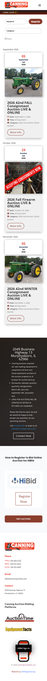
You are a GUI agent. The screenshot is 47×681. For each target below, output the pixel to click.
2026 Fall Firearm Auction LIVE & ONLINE (21, 202)
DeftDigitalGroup (28, 671)
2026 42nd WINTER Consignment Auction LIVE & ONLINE (22, 293)
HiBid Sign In (24, 648)
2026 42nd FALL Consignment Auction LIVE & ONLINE (19, 107)
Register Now (25, 499)
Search (35, 21)
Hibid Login (9, 12)
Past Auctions (23, 519)
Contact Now (23, 436)
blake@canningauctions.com (24, 428)
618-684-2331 (19, 425)
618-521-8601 (16, 567)
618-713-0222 (15, 564)
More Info (15, 132)
